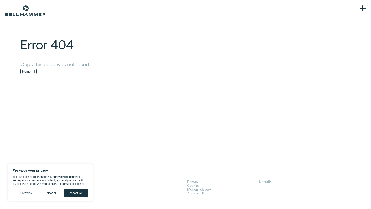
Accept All (75, 192)
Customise (25, 192)
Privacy (192, 182)
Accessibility (196, 193)
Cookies (193, 186)
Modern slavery (199, 189)
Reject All (50, 192)
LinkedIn (265, 182)
